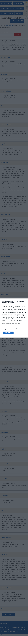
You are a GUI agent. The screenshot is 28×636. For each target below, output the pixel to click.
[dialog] (14, 318)
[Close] (25, 301)
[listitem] (14, 328)
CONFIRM (8, 332)
